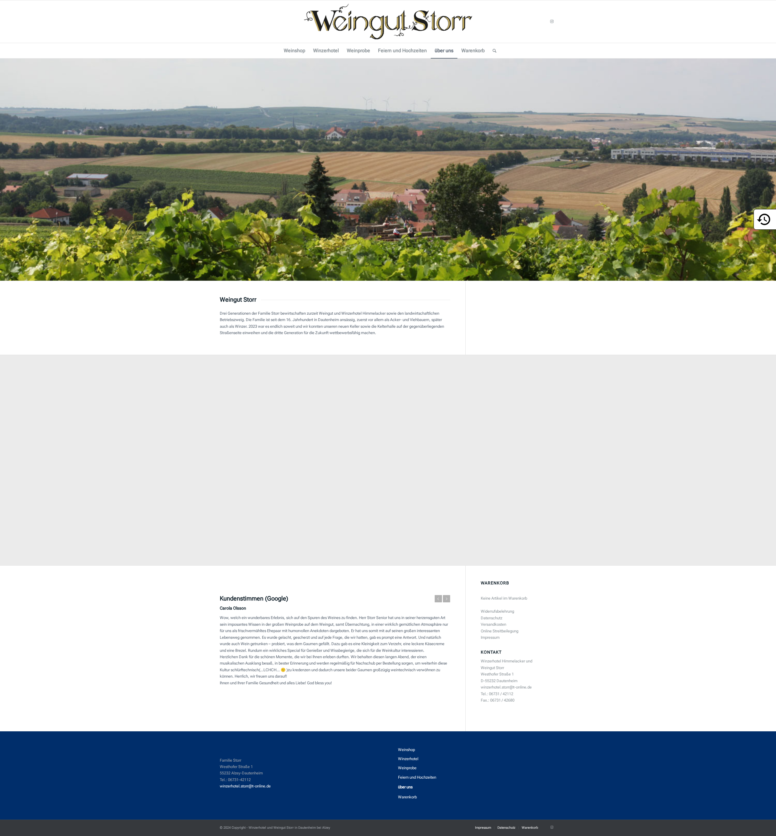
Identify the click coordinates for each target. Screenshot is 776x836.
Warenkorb (407, 797)
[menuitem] (294, 50)
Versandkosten (493, 624)
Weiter (770, 169)
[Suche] (493, 50)
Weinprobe (407, 768)
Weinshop (406, 749)
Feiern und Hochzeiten (417, 777)
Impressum (490, 637)
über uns (405, 787)
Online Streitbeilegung (499, 631)
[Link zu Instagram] (551, 21)
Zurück (5, 169)
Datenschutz (491, 618)
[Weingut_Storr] (388, 21)
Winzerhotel (408, 758)
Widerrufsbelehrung (497, 611)
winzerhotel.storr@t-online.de (245, 786)
